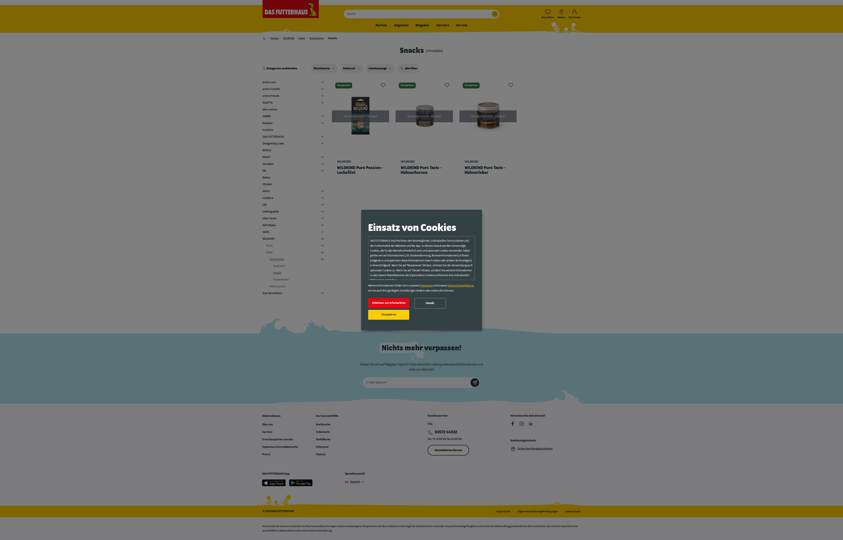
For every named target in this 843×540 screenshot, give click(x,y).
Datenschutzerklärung (461, 285)
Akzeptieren (388, 314)
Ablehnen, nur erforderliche (388, 302)
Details (430, 303)
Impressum (426, 285)
